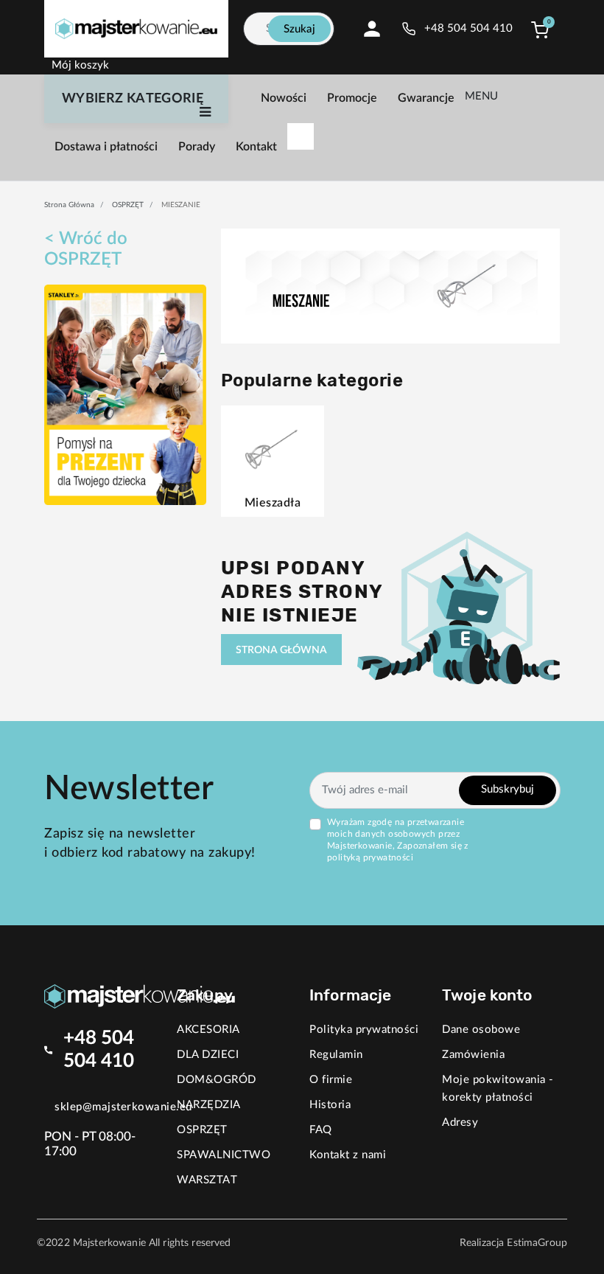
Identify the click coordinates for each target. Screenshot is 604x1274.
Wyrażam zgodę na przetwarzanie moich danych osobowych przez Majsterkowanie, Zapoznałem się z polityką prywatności (397, 840)
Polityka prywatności (363, 1029)
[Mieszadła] (272, 446)
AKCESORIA (208, 1029)
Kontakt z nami (347, 1154)
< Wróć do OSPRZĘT (85, 249)
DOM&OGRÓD (216, 1079)
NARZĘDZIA (209, 1104)
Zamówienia (473, 1054)
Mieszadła (273, 503)
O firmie (330, 1079)
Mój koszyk (80, 65)
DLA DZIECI (208, 1054)
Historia (330, 1104)
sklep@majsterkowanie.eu (123, 1107)
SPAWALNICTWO (223, 1154)
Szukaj (299, 29)
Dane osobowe (481, 1029)
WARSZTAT (207, 1180)
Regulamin (336, 1054)
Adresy (460, 1122)
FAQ (320, 1129)
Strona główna (69, 205)
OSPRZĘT (128, 205)
